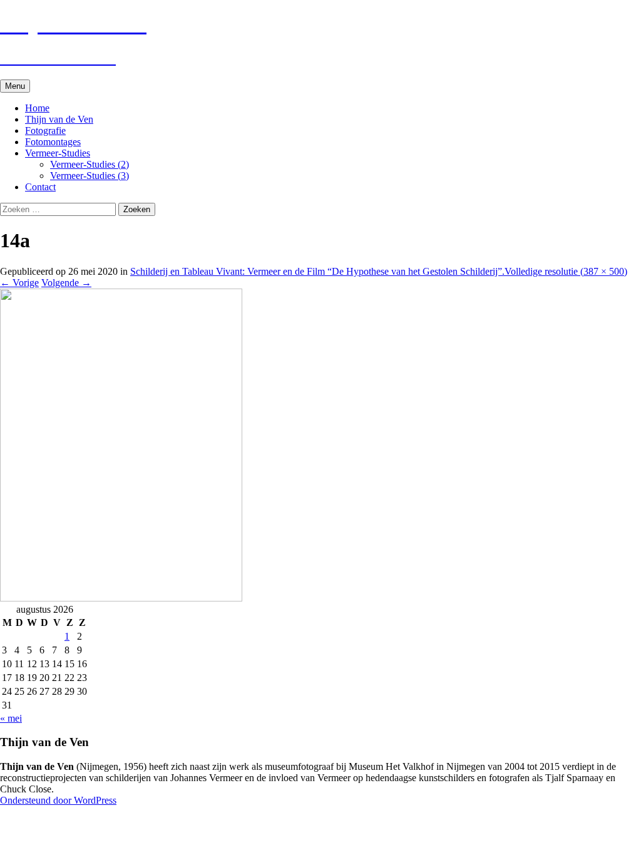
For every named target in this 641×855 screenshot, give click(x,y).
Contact (40, 187)
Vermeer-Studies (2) (89, 164)
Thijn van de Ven (59, 119)
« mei (11, 718)
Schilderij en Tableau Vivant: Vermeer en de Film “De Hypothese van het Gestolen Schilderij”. (317, 271)
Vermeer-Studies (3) (89, 175)
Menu (15, 86)
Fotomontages (53, 141)
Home (37, 108)
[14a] (121, 598)
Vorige (19, 282)
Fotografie (45, 130)
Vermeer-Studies (57, 153)
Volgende (66, 282)
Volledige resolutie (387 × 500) (566, 271)
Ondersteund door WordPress (58, 800)
